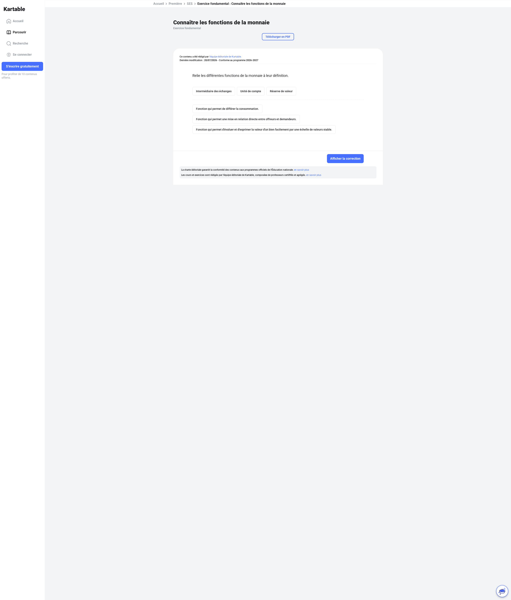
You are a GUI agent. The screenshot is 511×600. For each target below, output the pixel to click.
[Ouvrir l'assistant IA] (502, 591)
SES (190, 4)
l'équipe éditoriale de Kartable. (225, 56)
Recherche (20, 43)
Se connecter (22, 54)
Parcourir (19, 32)
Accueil (18, 21)
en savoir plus (301, 169)
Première (175, 4)
